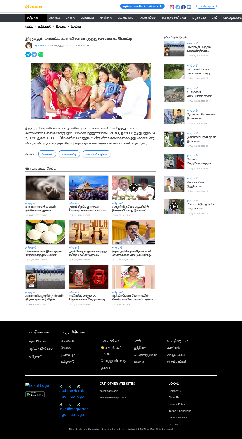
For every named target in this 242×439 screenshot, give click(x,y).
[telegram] (28, 57)
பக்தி (137, 341)
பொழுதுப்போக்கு (113, 360)
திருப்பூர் (61, 26)
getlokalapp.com (109, 390)
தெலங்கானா (38, 341)
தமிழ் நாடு (33, 18)
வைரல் (139, 361)
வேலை (66, 347)
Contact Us (175, 390)
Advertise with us (178, 417)
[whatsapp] (41, 57)
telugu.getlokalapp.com (113, 397)
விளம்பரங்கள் (177, 361)
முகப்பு (29, 26)
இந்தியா (140, 347)
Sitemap (173, 424)
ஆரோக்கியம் (110, 341)
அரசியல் (173, 347)
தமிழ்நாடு (35, 356)
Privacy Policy (177, 404)
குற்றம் (105, 368)
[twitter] (34, 57)
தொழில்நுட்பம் (177, 341)
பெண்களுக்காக (145, 355)
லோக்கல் (67, 341)
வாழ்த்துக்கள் (176, 355)
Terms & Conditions (180, 410)
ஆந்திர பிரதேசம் (41, 348)
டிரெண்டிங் (68, 355)
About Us (174, 397)
